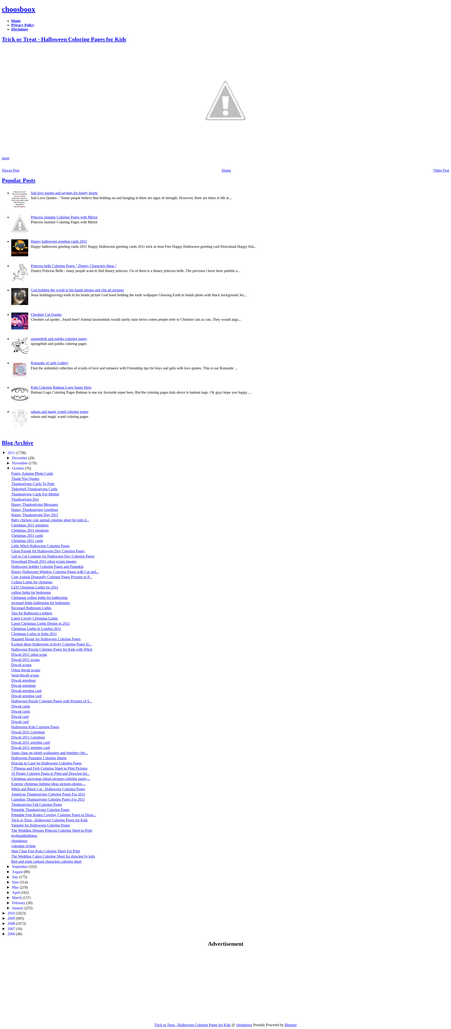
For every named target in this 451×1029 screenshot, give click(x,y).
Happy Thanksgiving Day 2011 (34, 515)
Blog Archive (17, 443)
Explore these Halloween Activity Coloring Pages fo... (51, 644)
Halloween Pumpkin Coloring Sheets (38, 758)
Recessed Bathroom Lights (31, 608)
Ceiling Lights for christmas (31, 582)
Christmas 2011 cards (27, 536)
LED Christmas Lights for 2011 (34, 587)
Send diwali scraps (25, 675)
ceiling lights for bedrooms (31, 592)
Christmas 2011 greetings (30, 525)
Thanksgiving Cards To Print (32, 484)
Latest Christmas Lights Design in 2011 (40, 623)
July (15, 877)
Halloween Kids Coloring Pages (35, 727)
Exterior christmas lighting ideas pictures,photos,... (48, 784)
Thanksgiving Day (25, 499)
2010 (12, 913)
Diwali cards (20, 706)
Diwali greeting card (26, 691)
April (16, 892)
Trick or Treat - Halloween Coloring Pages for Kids (64, 39)
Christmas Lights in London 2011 (36, 629)
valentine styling (23, 846)
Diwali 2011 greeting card (30, 742)
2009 (12, 918)
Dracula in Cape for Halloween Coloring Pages (46, 763)
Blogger (291, 1025)
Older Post (441, 170)
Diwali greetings (23, 680)
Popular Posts (18, 180)
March (17, 898)
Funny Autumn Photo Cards (32, 473)
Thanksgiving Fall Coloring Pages (36, 805)
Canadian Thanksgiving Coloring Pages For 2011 (48, 799)
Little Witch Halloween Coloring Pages (40, 546)
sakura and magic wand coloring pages (59, 412)
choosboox (18, 9)
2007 (12, 929)
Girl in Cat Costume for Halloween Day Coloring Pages (52, 556)
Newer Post (10, 170)
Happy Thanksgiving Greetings (34, 510)
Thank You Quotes (25, 479)
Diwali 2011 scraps (25, 660)
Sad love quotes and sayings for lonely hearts (64, 193)
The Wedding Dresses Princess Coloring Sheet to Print (51, 830)
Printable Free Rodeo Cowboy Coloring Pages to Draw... (53, 815)
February (19, 903)
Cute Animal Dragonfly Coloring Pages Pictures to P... (51, 577)
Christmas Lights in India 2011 (34, 634)
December (20, 458)
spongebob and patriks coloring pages (59, 339)
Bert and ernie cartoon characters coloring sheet (46, 861)
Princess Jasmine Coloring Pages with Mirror (64, 217)
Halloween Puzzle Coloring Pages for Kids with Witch (51, 649)
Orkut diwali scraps (25, 670)
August (18, 872)
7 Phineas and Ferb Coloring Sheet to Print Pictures (49, 768)
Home (226, 170)
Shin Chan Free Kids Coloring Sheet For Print (45, 851)
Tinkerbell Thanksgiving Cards (34, 489)
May (16, 887)
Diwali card (20, 717)
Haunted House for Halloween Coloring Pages (46, 639)
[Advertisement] (41, 985)
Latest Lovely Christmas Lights (34, 618)
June (16, 882)
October (18, 468)
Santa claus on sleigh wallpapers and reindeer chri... (49, 753)
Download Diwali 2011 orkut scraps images (43, 561)
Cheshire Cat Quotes (46, 315)
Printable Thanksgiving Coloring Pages (40, 810)
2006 (12, 934)
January (18, 908)
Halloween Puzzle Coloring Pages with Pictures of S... (51, 701)
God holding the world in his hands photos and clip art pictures (77, 290)
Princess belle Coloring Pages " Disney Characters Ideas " (74, 266)
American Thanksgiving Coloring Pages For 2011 (48, 794)
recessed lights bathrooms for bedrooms (40, 603)
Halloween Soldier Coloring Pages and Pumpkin (47, 567)
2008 (12, 924)
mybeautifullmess (24, 836)
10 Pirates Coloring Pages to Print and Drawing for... (50, 774)
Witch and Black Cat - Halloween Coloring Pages (48, 789)
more (5, 158)
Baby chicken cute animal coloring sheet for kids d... (50, 520)
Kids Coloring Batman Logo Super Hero (61, 387)
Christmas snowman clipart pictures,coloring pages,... (50, 779)
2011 (12, 453)
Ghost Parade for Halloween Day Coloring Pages (48, 551)
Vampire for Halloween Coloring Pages (40, 825)
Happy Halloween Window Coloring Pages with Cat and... (55, 572)
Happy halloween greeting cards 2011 (59, 241)
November (20, 463)
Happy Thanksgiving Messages (34, 505)
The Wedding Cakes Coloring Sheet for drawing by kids (53, 856)
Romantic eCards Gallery (49, 363)
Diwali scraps (21, 665)
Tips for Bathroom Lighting (31, 613)
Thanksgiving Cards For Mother (35, 494)
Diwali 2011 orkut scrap (29, 655)
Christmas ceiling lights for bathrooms (39, 598)
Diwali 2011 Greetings (28, 732)
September (20, 867)
